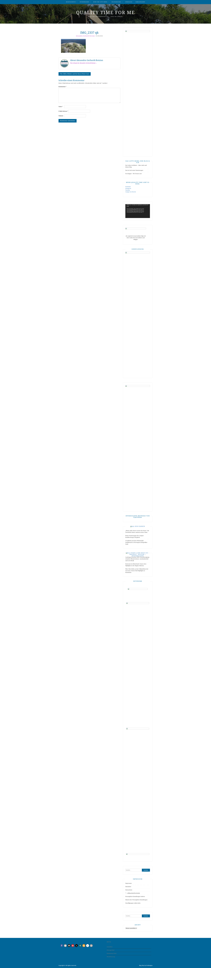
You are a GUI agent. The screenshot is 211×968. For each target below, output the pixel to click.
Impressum (128, 883)
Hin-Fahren (140, 526)
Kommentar (62, 86)
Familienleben (140, 1)
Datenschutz (128, 890)
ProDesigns (149, 965)
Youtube (127, 190)
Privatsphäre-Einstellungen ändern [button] (135, 896)
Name (61, 106)
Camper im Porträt (130, 192)
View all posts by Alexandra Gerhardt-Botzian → (83, 63)
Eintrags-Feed (110, 950)
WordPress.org (111, 956)
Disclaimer (128, 886)
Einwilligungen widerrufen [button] (132, 903)
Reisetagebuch (71, 1)
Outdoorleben (84, 1)
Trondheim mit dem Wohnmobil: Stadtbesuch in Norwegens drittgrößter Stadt (136, 542)
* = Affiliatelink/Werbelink (132, 893)
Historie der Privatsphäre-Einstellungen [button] (136, 899)
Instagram (128, 188)
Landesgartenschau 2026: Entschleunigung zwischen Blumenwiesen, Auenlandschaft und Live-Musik (137, 559)
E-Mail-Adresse (63, 111)
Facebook (128, 186)
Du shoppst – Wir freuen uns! (133, 173)
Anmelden (110, 946)
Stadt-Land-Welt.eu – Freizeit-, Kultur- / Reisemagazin (139, 554)
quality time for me (105, 12)
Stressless (128, 1)
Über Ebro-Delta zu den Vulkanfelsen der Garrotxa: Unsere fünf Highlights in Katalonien (136, 570)
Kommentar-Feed (111, 953)
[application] (137, 211)
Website (61, 115)
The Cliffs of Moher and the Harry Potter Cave (74, 74)
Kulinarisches (116, 1)
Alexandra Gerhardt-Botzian (85, 36)
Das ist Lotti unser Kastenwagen (134, 170)
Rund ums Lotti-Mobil (100, 1)
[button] (61, 945)
